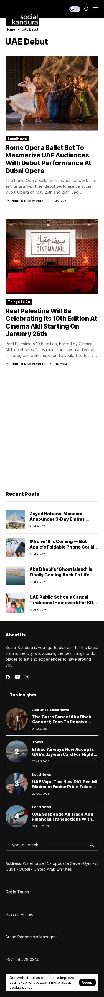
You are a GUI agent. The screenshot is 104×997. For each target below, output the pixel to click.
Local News (17, 139)
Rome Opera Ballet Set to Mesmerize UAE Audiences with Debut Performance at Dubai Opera (48, 159)
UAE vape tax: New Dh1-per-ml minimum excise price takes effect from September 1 (64, 786)
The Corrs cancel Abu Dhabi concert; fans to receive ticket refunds (62, 721)
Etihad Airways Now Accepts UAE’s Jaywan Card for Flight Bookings (63, 754)
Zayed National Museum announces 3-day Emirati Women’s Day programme (58, 519)
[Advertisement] (52, 429)
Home (10, 29)
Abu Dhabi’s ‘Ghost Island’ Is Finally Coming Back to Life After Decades (60, 574)
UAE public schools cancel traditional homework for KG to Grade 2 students (61, 602)
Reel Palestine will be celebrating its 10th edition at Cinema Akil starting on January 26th (51, 322)
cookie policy (20, 987)
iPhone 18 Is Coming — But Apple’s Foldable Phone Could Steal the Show (61, 547)
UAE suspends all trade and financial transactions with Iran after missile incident (62, 819)
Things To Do (19, 302)
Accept (87, 982)
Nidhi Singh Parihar (29, 201)
